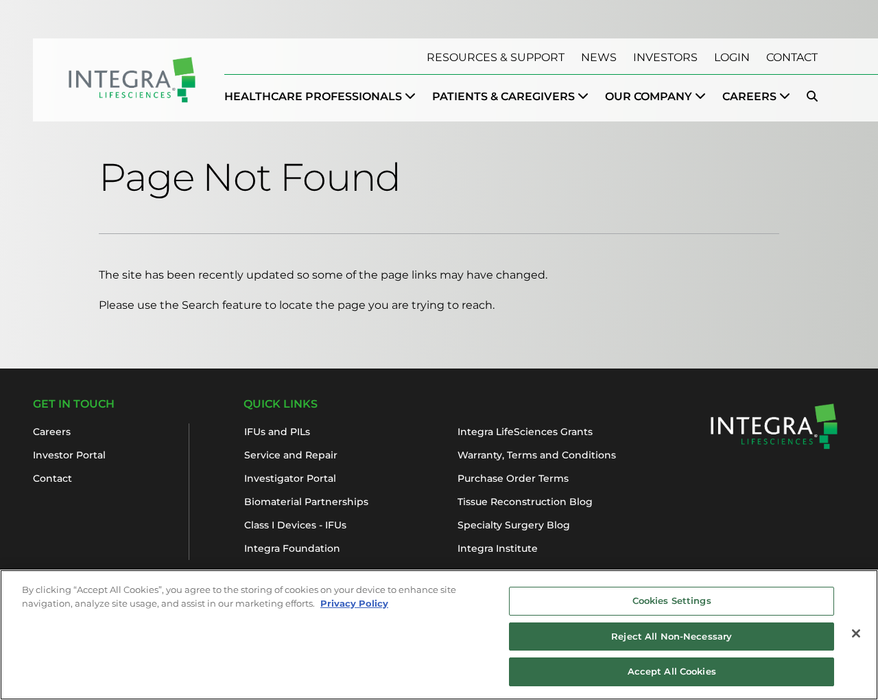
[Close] (856, 633)
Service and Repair (290, 455)
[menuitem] (320, 97)
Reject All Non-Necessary (671, 636)
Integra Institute (498, 548)
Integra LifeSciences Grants (525, 431)
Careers (52, 431)
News (599, 57)
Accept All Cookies (672, 671)
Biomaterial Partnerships (306, 501)
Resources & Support (496, 57)
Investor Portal (69, 455)
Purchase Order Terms (513, 478)
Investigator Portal (290, 478)
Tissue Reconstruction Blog (525, 501)
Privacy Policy (354, 603)
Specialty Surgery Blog (514, 525)
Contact (792, 57)
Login (732, 57)
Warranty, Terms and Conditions (537, 455)
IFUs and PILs (277, 431)
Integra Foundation (292, 548)
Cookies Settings (671, 600)
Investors (665, 57)
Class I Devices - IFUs (295, 525)
